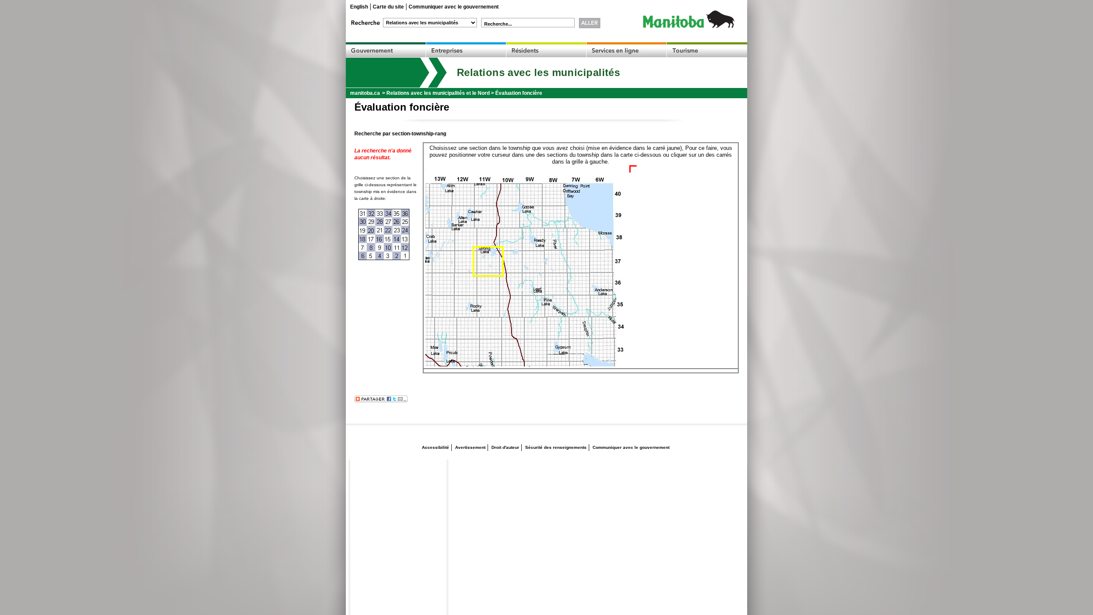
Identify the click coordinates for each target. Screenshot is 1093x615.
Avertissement (470, 447)
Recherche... (498, 23)
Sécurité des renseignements (556, 447)
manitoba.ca (365, 93)
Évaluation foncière (518, 93)
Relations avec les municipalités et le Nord (438, 93)
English (359, 7)
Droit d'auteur (505, 447)
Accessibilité (435, 447)
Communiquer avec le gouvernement (454, 7)
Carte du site (388, 7)
